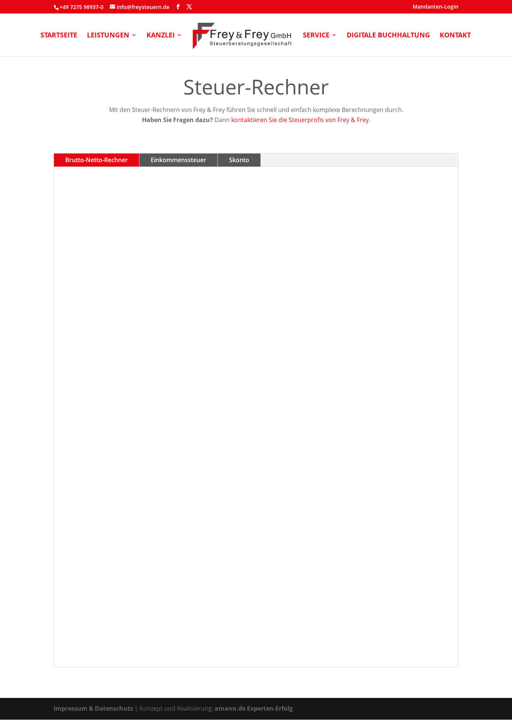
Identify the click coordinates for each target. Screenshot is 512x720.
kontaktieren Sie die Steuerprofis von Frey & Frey (300, 120)
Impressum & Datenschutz (93, 708)
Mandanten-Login (435, 7)
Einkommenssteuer (178, 160)
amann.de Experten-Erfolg (254, 708)
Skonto (239, 160)
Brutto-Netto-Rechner (96, 160)
